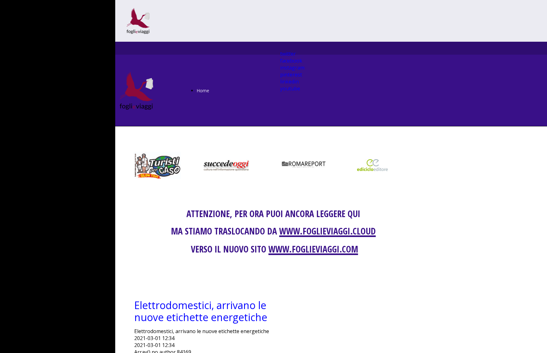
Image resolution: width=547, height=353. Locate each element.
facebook (291, 60)
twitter (288, 53)
